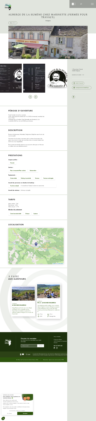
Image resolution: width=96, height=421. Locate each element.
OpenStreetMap (60, 263)
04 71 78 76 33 (58, 345)
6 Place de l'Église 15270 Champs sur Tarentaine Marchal (60, 341)
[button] (36, 244)
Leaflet (54, 263)
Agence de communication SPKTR (56, 359)
